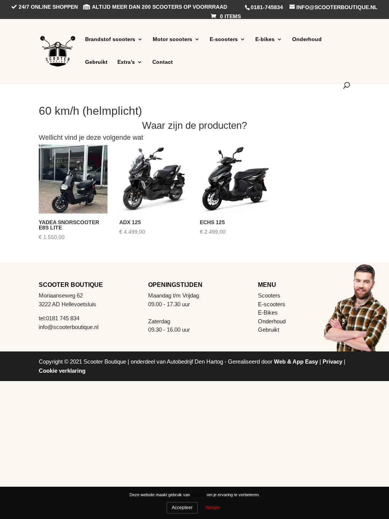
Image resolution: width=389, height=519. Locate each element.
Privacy (332, 361)
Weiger (213, 507)
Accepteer (182, 507)
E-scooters (224, 39)
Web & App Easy (296, 361)
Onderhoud (307, 39)
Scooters (269, 295)
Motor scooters (172, 39)
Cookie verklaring (62, 370)
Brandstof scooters (110, 39)
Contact (162, 62)
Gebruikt (96, 62)
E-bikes (265, 39)
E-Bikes (268, 312)
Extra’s (126, 62)
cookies (198, 495)
